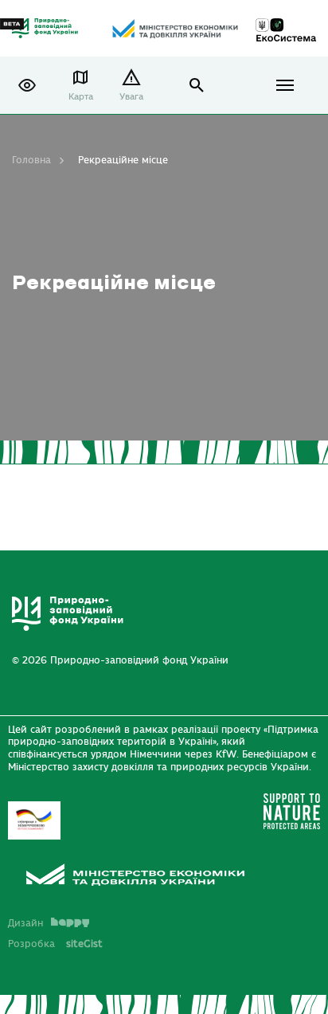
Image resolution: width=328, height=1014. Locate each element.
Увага (131, 97)
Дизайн (25, 923)
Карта (80, 97)
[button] (27, 85)
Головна (31, 160)
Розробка (55, 943)
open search (197, 86)
